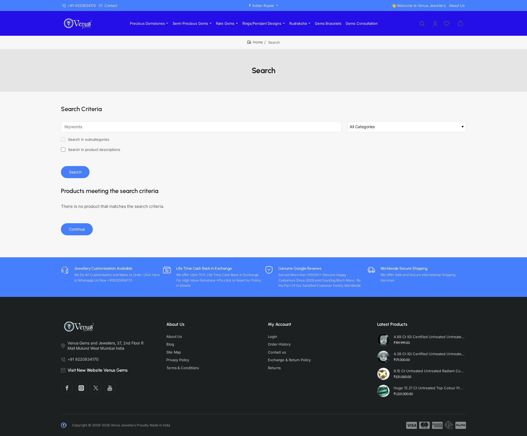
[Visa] (411, 425)
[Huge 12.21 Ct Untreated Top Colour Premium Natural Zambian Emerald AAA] (383, 391)
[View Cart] (460, 23)
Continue (77, 229)
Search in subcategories (88, 139)
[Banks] (449, 425)
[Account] (435, 23)
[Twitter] (95, 388)
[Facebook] (67, 388)
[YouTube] (110, 388)
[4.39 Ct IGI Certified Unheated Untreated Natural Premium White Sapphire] (383, 357)
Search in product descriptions (93, 149)
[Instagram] (81, 388)
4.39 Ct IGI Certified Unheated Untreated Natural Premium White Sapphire (429, 354)
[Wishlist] (447, 23)
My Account (279, 324)
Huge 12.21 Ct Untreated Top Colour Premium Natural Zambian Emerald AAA (429, 388)
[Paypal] (460, 425)
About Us (175, 324)
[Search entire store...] (422, 23)
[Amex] (437, 425)
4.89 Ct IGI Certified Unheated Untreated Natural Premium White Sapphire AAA (429, 337)
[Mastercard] (424, 425)
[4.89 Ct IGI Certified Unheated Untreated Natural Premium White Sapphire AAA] (383, 339)
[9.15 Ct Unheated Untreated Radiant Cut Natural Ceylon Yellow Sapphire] (383, 374)
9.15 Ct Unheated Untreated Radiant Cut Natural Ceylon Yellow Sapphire (429, 371)
